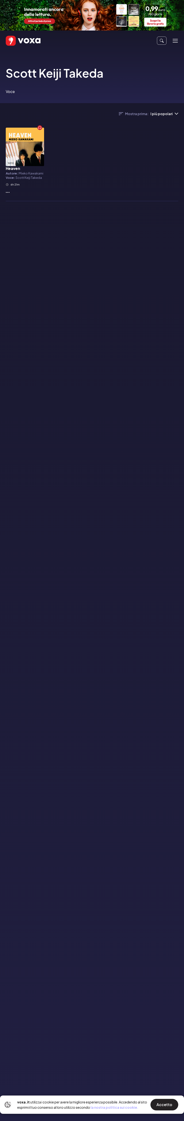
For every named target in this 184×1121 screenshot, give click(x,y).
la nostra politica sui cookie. (114, 1107)
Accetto (164, 1104)
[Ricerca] (162, 41)
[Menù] (175, 41)
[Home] (16, 41)
